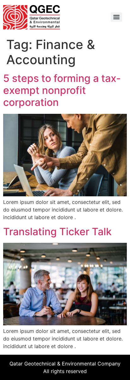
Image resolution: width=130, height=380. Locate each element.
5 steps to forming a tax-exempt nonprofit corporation (62, 90)
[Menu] (116, 17)
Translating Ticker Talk (57, 231)
